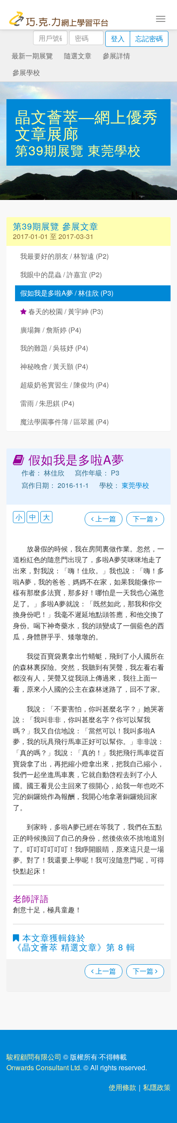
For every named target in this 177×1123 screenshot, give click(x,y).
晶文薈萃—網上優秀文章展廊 (86, 124)
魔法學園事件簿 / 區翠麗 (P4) (64, 422)
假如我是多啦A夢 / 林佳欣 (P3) (66, 293)
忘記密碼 (149, 38)
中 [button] (32, 517)
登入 (118, 38)
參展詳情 (116, 56)
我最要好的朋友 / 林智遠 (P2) (64, 256)
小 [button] (18, 517)
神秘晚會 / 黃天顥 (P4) (54, 366)
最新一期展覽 (32, 56)
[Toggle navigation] (160, 18)
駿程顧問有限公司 (33, 1057)
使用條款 (122, 1087)
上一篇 (105, 519)
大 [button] (46, 517)
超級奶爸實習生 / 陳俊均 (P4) (64, 385)
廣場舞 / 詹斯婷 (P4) (50, 330)
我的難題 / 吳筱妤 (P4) (54, 348)
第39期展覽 (51, 150)
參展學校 (26, 72)
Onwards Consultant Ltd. (44, 1067)
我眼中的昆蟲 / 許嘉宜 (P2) (61, 274)
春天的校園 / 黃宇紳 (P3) (65, 311)
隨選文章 (78, 56)
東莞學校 (114, 150)
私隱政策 (157, 1087)
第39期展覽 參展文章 (55, 226)
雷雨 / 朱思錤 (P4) (47, 403)
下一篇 (144, 519)
